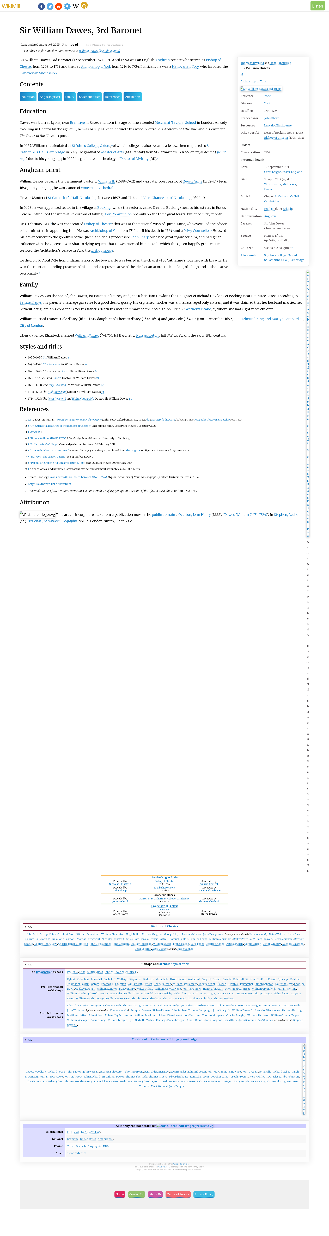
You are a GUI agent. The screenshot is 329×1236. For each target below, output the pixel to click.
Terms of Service (178, 1194)
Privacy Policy (204, 1194)
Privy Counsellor (197, 231)
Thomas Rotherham (149, 998)
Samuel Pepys (31, 302)
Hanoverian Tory (185, 66)
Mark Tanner (185, 948)
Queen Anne (192, 181)
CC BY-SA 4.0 (164, 1166)
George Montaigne (249, 1005)
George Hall (32, 939)
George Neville (104, 998)
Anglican (270, 216)
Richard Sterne (161, 1010)
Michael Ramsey (156, 1020)
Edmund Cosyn (197, 1071)
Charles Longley (236, 1015)
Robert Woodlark (36, 1071)
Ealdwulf (238, 979)
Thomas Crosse (158, 1076)
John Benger (176, 1086)
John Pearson (66, 939)
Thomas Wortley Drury (78, 1081)
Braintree (77, 122)
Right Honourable (280, 62)
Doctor (65, 371)
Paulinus (72, 971)
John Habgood (213, 1020)
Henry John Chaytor (146, 1081)
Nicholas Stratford (120, 884)
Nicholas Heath (111, 1005)
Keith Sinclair (159, 948)
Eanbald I (96, 979)
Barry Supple (241, 1081)
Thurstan (120, 983)
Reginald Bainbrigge (156, 1071)
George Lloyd (172, 934)
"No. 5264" (36, 456)
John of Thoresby (98, 993)
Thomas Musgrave (213, 1015)
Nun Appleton (147, 335)
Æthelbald (162, 979)
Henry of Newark (213, 988)
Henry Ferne (294, 934)
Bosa (100, 971)
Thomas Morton (192, 934)
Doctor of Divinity (134, 159)
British (287, 208)
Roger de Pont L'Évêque (212, 983)
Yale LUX (80, 1153)
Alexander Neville (120, 993)
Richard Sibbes (281, 1071)
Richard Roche (56, 1071)
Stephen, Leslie (286, 515)
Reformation (44, 971)
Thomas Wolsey (223, 998)
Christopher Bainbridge (197, 998)
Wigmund (135, 979)
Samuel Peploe (179, 939)
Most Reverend (57, 398)
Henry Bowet (245, 993)
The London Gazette (54, 456)
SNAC (70, 1153)
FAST (84, 1132)
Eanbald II (109, 979)
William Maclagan (78, 1020)
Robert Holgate (92, 1005)
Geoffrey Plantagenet (240, 983)
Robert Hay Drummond (119, 1015)
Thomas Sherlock (209, 901)
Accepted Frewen (141, 1010)
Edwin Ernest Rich (191, 1081)
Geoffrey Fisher (215, 943)
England (296, 172)
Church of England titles (164, 877)
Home (120, 1194)
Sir (45, 357)
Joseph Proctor (239, 1076)
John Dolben (179, 1010)
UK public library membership (212, 419)
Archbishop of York (253, 81)
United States (88, 1139)
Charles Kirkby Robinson (284, 1076)
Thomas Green (134, 1071)
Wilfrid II (131, 971)
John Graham (121, 943)
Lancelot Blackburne (278, 125)
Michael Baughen (292, 943)
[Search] (84, 5)
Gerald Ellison (252, 943)
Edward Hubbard (178, 1076)
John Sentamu (247, 1020)
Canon (57, 378)
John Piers (187, 1005)
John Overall (250, 1071)
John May (213, 1071)
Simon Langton (264, 983)
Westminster (272, 184)
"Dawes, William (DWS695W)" (48, 438)
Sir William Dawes (137, 939)
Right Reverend (57, 391)
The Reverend (51, 364)
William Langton (107, 988)
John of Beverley (114, 971)
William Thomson (258, 1015)
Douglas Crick (234, 943)
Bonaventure (127, 988)
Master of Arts (112, 152)
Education (28, 97)
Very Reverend (57, 385)
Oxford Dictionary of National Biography (79, 419)
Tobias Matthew (226, 1005)
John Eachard (120, 901)
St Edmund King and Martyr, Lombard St (270, 319)
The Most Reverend (252, 62)
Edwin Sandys (171, 1005)
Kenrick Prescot (199, 1076)
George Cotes (48, 934)
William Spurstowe (51, 1076)
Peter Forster (143, 948)
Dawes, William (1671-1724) (245, 515)
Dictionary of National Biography (52, 521)
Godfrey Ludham (85, 988)
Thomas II (107, 983)
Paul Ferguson (265, 1020)
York (267, 96)
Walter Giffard (144, 988)
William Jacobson (141, 943)
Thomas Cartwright (88, 939)
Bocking (104, 207)
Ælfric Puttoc (268, 979)
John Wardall (91, 1071)
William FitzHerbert (140, 983)
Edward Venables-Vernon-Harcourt (179, 1015)
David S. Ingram (281, 1081)
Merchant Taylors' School (175, 122)
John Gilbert (96, 1015)
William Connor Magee (285, 1015)
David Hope (230, 1020)
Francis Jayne (181, 943)
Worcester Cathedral (97, 188)
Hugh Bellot (133, 934)
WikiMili (11, 6)
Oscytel (206, 979)
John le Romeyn (191, 988)
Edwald (216, 979)
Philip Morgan (263, 993)
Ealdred (295, 979)
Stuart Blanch (195, 1020)
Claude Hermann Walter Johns (45, 1081)
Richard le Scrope (184, 993)
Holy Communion (117, 214)
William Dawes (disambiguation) (99, 50)
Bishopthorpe (102, 250)
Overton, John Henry (194, 515)
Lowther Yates (219, 1076)
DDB (106, 1146)
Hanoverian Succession (38, 73)
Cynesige (283, 979)
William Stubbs (162, 943)
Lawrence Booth (125, 998)
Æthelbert (83, 979)
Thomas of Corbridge (237, 988)
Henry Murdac (162, 983)
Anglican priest (50, 97)
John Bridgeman (213, 934)
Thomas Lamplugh (199, 1010)
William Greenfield (263, 988)
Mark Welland (159, 1086)
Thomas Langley (206, 993)
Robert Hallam (226, 993)
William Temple (117, 1020)
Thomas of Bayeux (78, 983)
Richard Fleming (284, 993)
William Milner (87, 335)
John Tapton (74, 1071)
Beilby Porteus (242, 939)
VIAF (76, 1132)
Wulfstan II (252, 979)
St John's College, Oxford (280, 255)
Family (69, 97)
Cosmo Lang (98, 1020)
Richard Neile (292, 1005)
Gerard (95, 983)
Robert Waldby (163, 993)
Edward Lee (74, 1005)
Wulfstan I (194, 979)
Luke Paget (197, 943)
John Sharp (271, 118)
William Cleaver (262, 939)
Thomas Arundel (143, 993)
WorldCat (94, 1132)
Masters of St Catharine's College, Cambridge (164, 1039)
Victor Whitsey (272, 943)
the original (133, 450)
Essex (286, 172)
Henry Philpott (258, 1076)
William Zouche (76, 993)
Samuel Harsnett (272, 1005)
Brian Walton (277, 934)
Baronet (164, 909)
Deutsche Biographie (88, 1146)
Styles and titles (89, 97)
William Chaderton (112, 934)
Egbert (71, 979)
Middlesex (289, 184)
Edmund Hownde (231, 1071)
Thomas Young (132, 1005)
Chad (82, 971)
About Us (155, 1194)
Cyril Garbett (136, 1020)
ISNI (69, 1132)
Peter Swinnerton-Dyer (218, 1081)
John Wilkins (49, 939)
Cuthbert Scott (66, 934)
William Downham (88, 934)
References (112, 97)
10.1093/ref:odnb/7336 (163, 419)
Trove (70, 1146)
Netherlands (105, 1139)
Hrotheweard (178, 979)
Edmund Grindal (152, 1005)
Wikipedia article (181, 1163)
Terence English (260, 1081)
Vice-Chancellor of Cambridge (167, 198)
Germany (72, 1139)
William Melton (286, 988)
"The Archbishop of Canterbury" (49, 450)
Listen (317, 6)
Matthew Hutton (205, 1005)
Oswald (227, 979)
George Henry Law (45, 943)
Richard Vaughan (152, 934)
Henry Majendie (283, 939)
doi (148, 419)
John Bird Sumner (100, 943)
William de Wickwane (168, 988)
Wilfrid (91, 971)
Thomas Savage (172, 998)
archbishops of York (174, 964)
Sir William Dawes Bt (241, 1010)
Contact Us (136, 1194)
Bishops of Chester (164, 926)
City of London (31, 326)
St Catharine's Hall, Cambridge (284, 260)
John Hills (265, 1071)
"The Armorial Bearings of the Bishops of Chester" (60, 425)
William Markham (220, 939)
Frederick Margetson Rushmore (113, 1081)
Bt (242, 73)
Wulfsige (122, 979)
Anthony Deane (198, 309)
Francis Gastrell (208, 884)
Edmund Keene (198, 939)
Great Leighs (272, 172)
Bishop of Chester (276, 137)
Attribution (132, 97)
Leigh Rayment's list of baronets (49, 484)
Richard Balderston (111, 1071)
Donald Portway (169, 1081)
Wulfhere (148, 979)
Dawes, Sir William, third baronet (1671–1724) (77, 477)
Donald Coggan (176, 1020)
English (269, 208)
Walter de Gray (284, 983)
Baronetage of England (164, 906)
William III (106, 181)
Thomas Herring (292, 1010)
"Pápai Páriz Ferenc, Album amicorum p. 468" (57, 462)
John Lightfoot (73, 1076)
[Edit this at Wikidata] (185, 1126)
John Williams (75, 1010)
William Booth (85, 998)
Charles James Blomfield (73, 943)
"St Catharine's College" (44, 444)
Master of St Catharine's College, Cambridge (164, 898)
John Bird (32, 934)
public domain (163, 515)
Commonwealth (257, 934)
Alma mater (249, 255)
